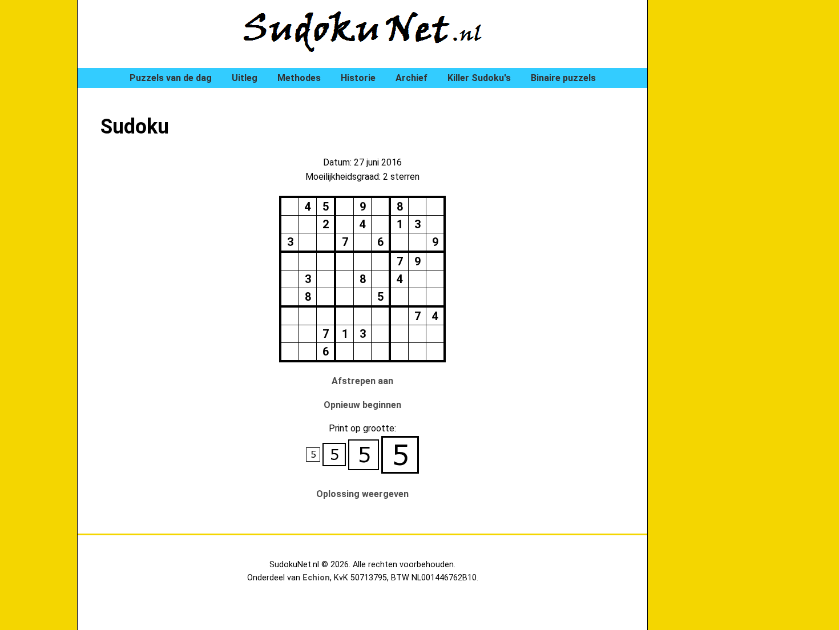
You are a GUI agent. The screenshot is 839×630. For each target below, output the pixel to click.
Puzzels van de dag (171, 77)
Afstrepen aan (362, 380)
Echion (316, 578)
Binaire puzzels (563, 77)
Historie (358, 77)
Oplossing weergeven (362, 493)
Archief (411, 77)
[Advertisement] (716, 194)
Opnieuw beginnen (362, 404)
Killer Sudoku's (479, 77)
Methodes (299, 77)
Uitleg (244, 77)
